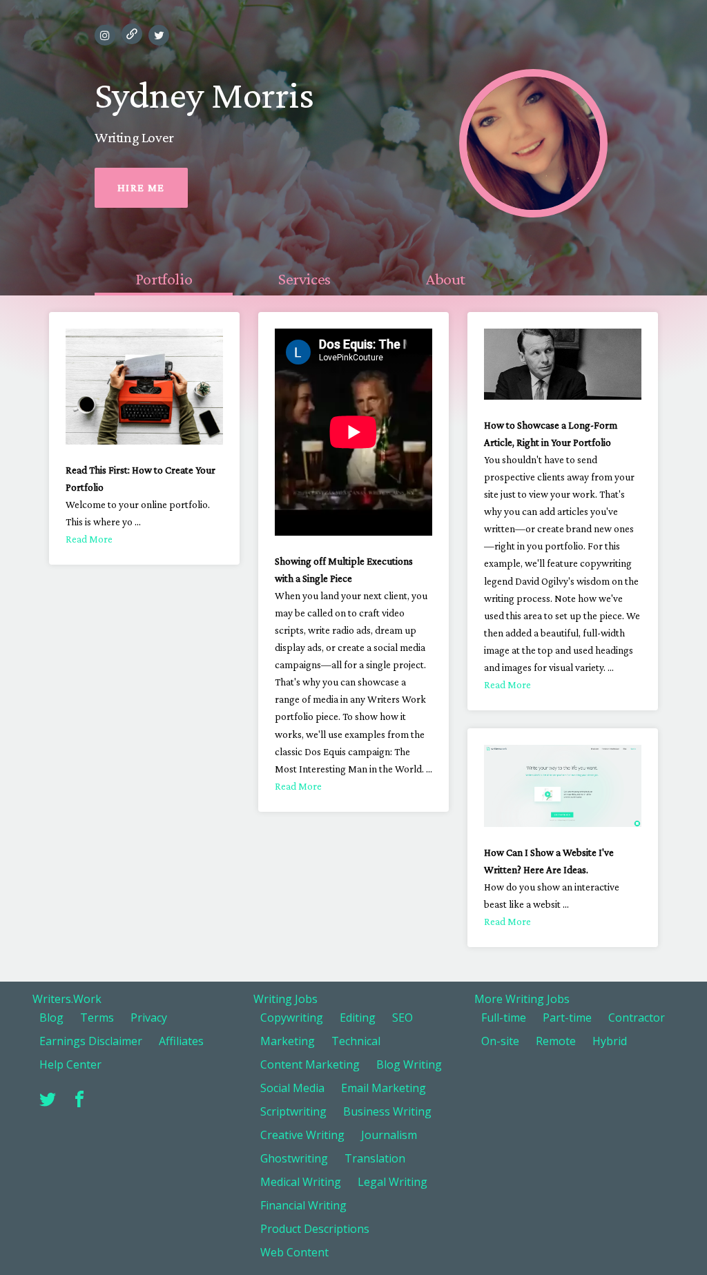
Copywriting (291, 1017)
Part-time (567, 1017)
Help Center (70, 1064)
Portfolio (163, 278)
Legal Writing (392, 1181)
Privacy (148, 1017)
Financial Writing (303, 1205)
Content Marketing (310, 1064)
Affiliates (181, 1041)
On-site (500, 1041)
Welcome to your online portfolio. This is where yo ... (138, 522)
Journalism (389, 1134)
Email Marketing (383, 1088)
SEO (402, 1017)
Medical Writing (300, 1181)
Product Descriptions (314, 1228)
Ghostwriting (294, 1158)
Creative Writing (302, 1134)
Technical (355, 1041)
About (445, 278)
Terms (97, 1017)
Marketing (287, 1041)
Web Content (294, 1252)
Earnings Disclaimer (90, 1041)
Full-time (503, 1017)
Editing (358, 1017)
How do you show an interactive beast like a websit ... (551, 904)
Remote (556, 1041)
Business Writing (387, 1111)
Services (304, 278)
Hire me (141, 187)
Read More (89, 539)
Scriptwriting (293, 1111)
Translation (375, 1158)
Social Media (292, 1088)
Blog (51, 1017)
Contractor (636, 1017)
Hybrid (609, 1041)
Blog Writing (409, 1064)
